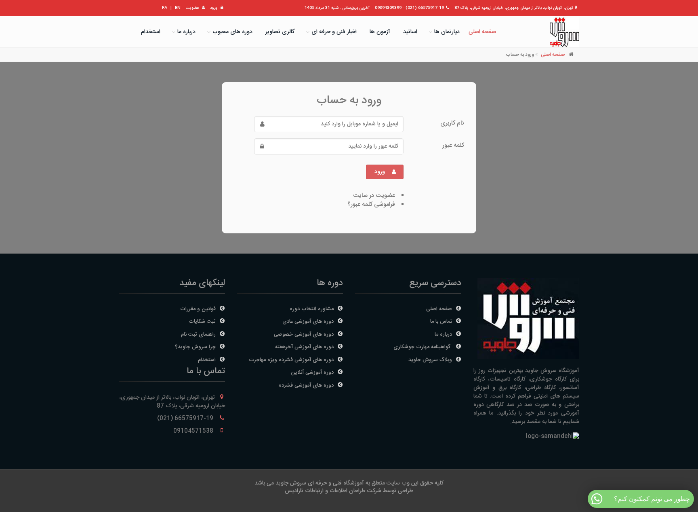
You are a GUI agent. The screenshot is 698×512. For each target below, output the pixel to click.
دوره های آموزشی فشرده (306, 385)
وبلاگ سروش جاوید (430, 359)
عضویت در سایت (374, 195)
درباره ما (186, 32)
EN (178, 8)
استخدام (150, 32)
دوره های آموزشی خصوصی (304, 334)
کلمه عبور (453, 145)
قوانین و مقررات (198, 309)
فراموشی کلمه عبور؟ (371, 204)
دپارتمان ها (447, 32)
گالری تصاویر (279, 32)
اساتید (410, 32)
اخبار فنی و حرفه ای (334, 32)
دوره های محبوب (232, 32)
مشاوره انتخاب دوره (312, 309)
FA (164, 8)
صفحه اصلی (482, 32)
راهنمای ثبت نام (198, 334)
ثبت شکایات (202, 321)
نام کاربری (452, 123)
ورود (213, 8)
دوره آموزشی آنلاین (312, 372)
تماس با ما (441, 321)
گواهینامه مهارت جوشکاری (422, 347)
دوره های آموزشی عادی (308, 321)
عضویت (192, 8)
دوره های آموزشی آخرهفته (304, 347)
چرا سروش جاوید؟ (195, 347)
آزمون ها (380, 32)
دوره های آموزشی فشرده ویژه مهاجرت (291, 359)
